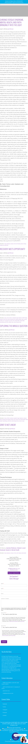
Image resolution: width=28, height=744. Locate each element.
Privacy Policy (8, 741)
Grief (17, 243)
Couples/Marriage (15, 317)
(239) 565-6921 (14, 570)
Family (6, 319)
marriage (6, 320)
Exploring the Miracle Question (13, 325)
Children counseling (10, 418)
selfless (10, 322)
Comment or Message (5, 598)
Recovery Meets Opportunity (12, 249)
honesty (20, 319)
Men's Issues (10, 320)
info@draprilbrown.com (14, 568)
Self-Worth (6, 245)
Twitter (4, 706)
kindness (1, 245)
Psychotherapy (2, 322)
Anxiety (5, 243)
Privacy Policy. (22, 621)
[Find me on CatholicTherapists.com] (25, 729)
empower (12, 243)
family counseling (10, 319)
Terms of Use (3, 612)
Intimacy (24, 243)
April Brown (10, 29)
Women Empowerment (17, 322)
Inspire (22, 243)
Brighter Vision (20, 741)
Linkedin (5, 715)
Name (2, 583)
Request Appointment (14, 573)
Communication (9, 317)
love (3, 245)
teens (12, 322)
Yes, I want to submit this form (10, 614)
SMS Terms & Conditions (14, 621)
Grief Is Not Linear (8, 424)
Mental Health (22, 320)
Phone (2, 593)
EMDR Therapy (24, 317)
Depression (8, 243)
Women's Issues (21, 420)
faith (15, 243)
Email (2, 588)
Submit (4, 641)
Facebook (5, 704)
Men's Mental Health (16, 320)
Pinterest (5, 712)
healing (19, 243)
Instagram (5, 709)
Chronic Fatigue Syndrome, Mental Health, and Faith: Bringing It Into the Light (12, 22)
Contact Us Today (9, 1)
